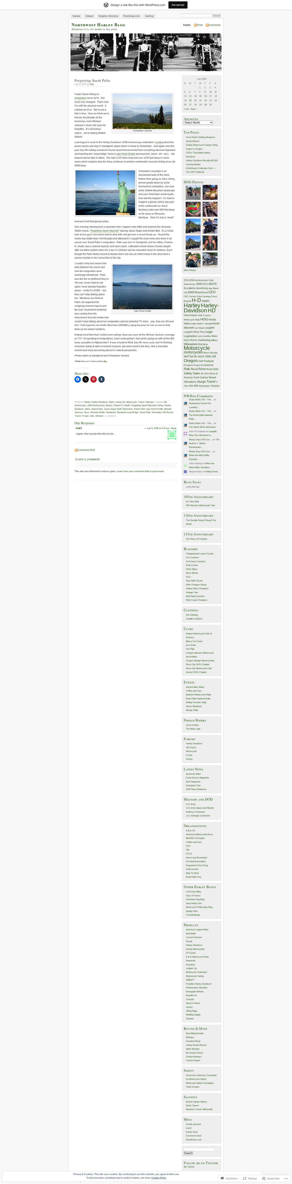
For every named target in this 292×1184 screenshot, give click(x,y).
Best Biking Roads (195, 1033)
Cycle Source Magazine (197, 777)
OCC (188, 577)
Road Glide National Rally (198, 698)
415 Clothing (192, 615)
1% (186, 280)
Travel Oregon (193, 1060)
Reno (202, 369)
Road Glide (212, 369)
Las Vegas (199, 328)
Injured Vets (97, 409)
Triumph (190, 999)
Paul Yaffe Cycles (194, 580)
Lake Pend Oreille (125, 153)
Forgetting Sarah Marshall (105, 230)
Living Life (120, 402)
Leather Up (191, 968)
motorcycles (193, 352)
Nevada (213, 352)
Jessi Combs (192, 725)
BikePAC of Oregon (195, 838)
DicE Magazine (193, 781)
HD (212, 310)
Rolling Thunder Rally (196, 702)
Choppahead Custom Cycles (200, 553)
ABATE (212, 284)
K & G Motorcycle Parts (197, 957)
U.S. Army (191, 804)
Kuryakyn (190, 964)
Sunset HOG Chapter (196, 672)
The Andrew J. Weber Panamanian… (204, 443)
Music (206, 352)
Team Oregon (192, 1087)
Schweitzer (80, 98)
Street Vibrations (194, 706)
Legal (208, 331)
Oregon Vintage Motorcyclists (200, 660)
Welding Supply (193, 1014)
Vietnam (99, 416)
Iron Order (191, 645)
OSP (200, 361)
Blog (105, 361)
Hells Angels (190, 315)
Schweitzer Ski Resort (162, 412)
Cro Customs (192, 557)
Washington (204, 386)
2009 (199, 284)
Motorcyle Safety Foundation (200, 1083)
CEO (212, 292)
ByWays (190, 1037)
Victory (189, 759)
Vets (92, 416)
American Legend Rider (197, 929)
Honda (212, 319)
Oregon (191, 360)
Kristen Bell (139, 409)
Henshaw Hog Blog (195, 899)
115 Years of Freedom (196, 539)
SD (202, 373)
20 (190, 100)
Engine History (108, 16)
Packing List (132, 16)
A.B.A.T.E (190, 830)
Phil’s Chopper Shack (196, 584)
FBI (187, 850)
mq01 (79, 428)
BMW (191, 292)
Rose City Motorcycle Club (199, 668)
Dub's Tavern (192, 1105)
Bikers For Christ (194, 641)
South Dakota (200, 377)
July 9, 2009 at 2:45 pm (158, 428)
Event (214, 296)
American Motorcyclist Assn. (199, 834)
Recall (194, 369)
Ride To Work (192, 873)
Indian (193, 323)
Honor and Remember (196, 857)
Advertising (202, 288)
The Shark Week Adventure (202, 427)
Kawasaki (190, 960)
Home (76, 16)
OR (214, 356)
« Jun (186, 109)
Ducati (189, 941)
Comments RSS (86, 450)
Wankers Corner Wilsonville (199, 1109)
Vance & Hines (193, 1003)
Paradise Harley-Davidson (198, 984)
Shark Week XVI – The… (201, 399)
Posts (200, 25)
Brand (199, 292)
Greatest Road (193, 1041)
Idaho (111, 402)
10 (210, 92)
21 (195, 100)
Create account (193, 1124)
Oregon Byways (194, 1056)
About (89, 16)
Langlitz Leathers (194, 618)
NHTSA (188, 356)
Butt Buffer (191, 933)
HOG (204, 319)
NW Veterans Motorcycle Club (200, 505)
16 (205, 96)
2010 (205, 284)
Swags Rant (192, 911)
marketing (204, 340)
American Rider (193, 774)
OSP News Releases (196, 789)
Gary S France (193, 895)
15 (200, 96)
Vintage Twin (192, 592)
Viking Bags (191, 1011)
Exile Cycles (192, 565)
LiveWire (207, 336)
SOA (206, 373)
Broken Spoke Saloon (196, 1102)
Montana (203, 344)
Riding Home (211, 471)
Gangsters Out (193, 785)
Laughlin (210, 327)
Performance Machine (196, 987)
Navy (86, 412)
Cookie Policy (158, 1177)
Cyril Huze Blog (193, 891)
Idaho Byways (193, 1049)
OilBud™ (190, 980)
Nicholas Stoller (97, 412)
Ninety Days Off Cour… (200, 439)
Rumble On (191, 995)
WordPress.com (194, 1139)
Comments (214, 25)
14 (195, 96)
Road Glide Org (193, 877)
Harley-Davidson (99, 402)
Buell (205, 292)
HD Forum (191, 747)
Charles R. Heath (121, 405)
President (188, 365)
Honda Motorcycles (195, 949)
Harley (87, 402)
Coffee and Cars (194, 691)
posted (159, 142)
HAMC (206, 301)
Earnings (206, 296)
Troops (85, 416)
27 (190, 104)
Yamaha (215, 385)
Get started (178, 4)
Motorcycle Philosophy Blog (199, 907)
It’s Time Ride (192, 501)
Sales (196, 373)
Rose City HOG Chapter (198, 664)
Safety (149, 16)
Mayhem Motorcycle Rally (198, 694)
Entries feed (191, 1132)
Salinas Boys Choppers (197, 588)
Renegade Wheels (195, 991)
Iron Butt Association (196, 861)
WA (196, 385)
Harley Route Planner (196, 1045)
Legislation (190, 336)
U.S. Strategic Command (198, 815)
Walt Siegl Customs (195, 596)
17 (210, 96)
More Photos (190, 270)
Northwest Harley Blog (99, 24)
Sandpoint (111, 412)
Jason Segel (110, 409)
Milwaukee (191, 344)
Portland (209, 361)
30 (205, 104)
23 (205, 100)
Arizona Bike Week (195, 687)
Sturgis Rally (192, 710)
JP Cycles (191, 953)
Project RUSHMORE (203, 365)
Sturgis (201, 381)
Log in (189, 1128)
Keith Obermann (125, 409)
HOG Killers (191, 569)
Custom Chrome (194, 937)
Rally (187, 369)
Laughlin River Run (194, 332)
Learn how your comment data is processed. (140, 471)
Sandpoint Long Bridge (127, 412)
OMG (208, 356)
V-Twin (189, 755)
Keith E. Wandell (205, 323)
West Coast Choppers (196, 600)
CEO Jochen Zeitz (193, 296)
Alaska (108, 405)
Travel (141, 402)
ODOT (201, 356)
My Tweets (189, 1167)
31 (210, 104)
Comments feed (193, 1136)
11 (216, 92)
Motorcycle (131, 402)
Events (187, 301)
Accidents (189, 288)
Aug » (193, 109)
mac (92, 84)
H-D (196, 300)
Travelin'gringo (193, 915)
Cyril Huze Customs (195, 561)
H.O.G (189, 853)
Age (210, 288)
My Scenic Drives (194, 1053)
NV (195, 356)
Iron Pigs (190, 649)
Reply (174, 428)
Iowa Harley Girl (193, 903)
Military (214, 340)
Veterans (149, 402)
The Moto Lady (193, 729)
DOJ (188, 846)
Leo (200, 336)
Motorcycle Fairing (195, 976)
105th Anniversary (95, 405)
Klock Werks (192, 573)
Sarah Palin (145, 412)
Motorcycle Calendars (196, 972)
